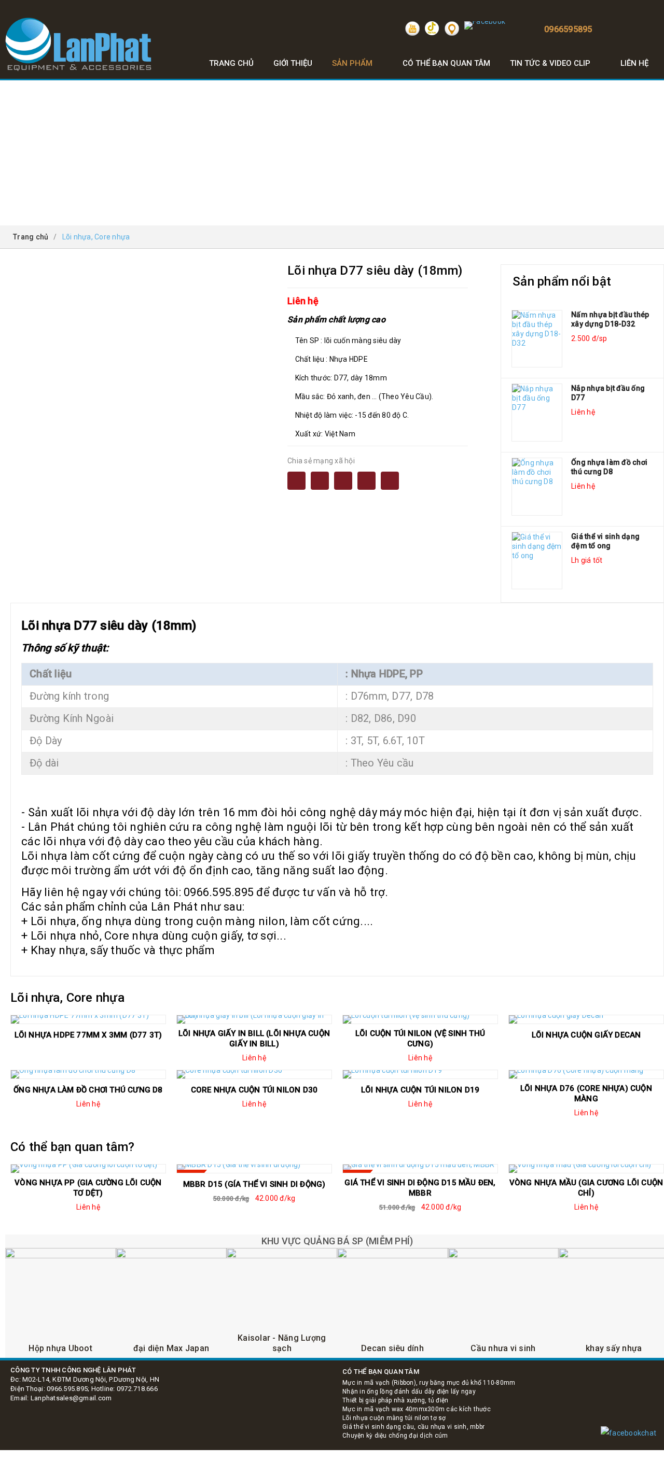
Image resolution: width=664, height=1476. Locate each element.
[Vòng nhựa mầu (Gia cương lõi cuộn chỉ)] (586, 1169)
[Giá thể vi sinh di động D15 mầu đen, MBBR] (420, 1169)
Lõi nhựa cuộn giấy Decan (586, 1035)
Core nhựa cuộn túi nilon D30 (254, 1090)
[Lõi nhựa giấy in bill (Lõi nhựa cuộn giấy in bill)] (254, 1019)
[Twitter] (366, 481)
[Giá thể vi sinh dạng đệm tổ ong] (536, 561)
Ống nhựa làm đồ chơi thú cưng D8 (609, 467)
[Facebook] (296, 481)
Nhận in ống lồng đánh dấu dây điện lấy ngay (409, 1391)
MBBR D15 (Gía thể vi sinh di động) (254, 1184)
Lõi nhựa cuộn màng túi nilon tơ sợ (394, 1418)
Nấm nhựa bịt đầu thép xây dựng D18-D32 (610, 319)
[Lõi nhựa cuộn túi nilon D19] (420, 1074)
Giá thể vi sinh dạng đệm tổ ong (605, 541)
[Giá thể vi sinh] (503, 1303)
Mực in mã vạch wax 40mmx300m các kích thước (416, 1409)
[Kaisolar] (282, 1303)
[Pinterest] (390, 481)
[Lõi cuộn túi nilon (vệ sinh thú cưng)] (420, 1019)
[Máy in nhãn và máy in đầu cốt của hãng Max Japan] (171, 1303)
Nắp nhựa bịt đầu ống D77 (608, 393)
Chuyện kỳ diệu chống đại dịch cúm (395, 1435)
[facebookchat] (628, 1433)
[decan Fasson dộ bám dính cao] (392, 1303)
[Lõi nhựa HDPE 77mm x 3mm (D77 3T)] (88, 1019)
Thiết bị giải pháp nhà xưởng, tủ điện (395, 1400)
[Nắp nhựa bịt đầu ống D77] (536, 413)
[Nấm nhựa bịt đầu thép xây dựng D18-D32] (536, 339)
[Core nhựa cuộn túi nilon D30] (254, 1074)
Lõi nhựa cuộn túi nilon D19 (420, 1090)
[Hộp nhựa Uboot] (60, 1303)
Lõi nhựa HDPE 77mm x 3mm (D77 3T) (88, 1035)
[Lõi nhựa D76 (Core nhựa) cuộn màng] (586, 1074)
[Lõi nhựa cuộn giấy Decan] (586, 1019)
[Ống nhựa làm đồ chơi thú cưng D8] (536, 487)
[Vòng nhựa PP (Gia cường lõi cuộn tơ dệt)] (88, 1169)
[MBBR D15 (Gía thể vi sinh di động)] (254, 1169)
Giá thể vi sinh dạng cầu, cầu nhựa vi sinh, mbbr (413, 1426)
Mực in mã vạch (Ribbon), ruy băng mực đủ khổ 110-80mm (428, 1382)
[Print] (343, 481)
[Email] (320, 481)
